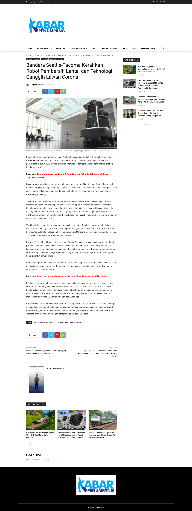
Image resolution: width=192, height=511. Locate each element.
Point (61, 59)
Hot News (45, 59)
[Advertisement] (117, 25)
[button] (162, 48)
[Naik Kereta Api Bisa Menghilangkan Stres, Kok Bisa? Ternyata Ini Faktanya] (40, 420)
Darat (29, 429)
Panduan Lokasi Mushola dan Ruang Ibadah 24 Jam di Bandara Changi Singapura (150, 113)
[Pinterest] (57, 91)
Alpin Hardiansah (39, 85)
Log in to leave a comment (37, 459)
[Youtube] (164, 1)
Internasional (54, 59)
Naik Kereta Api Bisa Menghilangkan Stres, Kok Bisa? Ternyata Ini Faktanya (40, 435)
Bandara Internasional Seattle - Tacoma (48, 322)
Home (28, 55)
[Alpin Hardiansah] (28, 84)
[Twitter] (160, 1)
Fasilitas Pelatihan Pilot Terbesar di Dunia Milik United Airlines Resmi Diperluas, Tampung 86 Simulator (71, 435)
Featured (37, 59)
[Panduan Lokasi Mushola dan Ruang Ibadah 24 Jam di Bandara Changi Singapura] (129, 113)
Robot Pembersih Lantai (74, 322)
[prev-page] (28, 443)
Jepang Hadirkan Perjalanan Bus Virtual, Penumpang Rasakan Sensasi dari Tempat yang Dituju (97, 353)
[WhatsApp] (63, 91)
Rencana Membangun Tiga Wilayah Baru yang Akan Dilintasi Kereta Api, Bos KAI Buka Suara (102, 435)
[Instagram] (157, 1)
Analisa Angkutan (64, 429)
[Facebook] (153, 1)
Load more (144, 124)
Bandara (36, 55)
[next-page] (32, 443)
